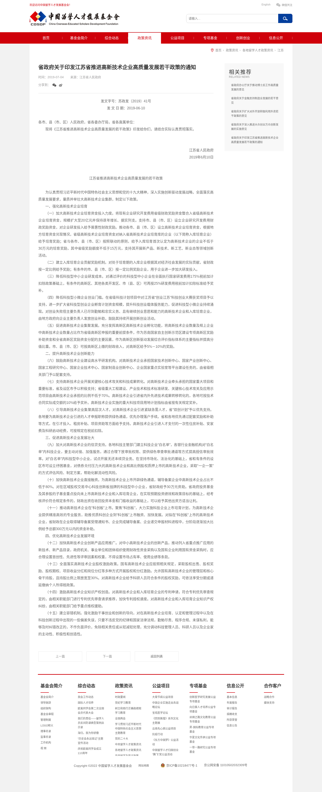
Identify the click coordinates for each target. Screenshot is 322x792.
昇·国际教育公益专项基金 (201, 729)
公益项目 (177, 38)
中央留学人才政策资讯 (128, 744)
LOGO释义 (47, 725)
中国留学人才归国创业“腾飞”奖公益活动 (165, 752)
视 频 (43, 748)
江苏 (281, 50)
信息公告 (232, 725)
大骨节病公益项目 (162, 697)
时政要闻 (120, 697)
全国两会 (120, 718)
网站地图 (143, 765)
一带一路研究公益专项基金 (202, 749)
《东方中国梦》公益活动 (165, 742)
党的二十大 (121, 738)
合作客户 (272, 686)
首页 (46, 38)
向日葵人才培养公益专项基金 (202, 709)
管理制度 (46, 719)
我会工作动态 (86, 697)
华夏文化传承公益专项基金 (202, 739)
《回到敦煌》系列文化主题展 (165, 721)
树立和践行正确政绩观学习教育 (128, 710)
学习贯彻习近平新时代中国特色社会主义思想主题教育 (128, 729)
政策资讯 (145, 38)
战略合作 (269, 697)
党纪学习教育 (123, 702)
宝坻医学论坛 (160, 712)
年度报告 (232, 702)
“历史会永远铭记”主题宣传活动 (90, 741)
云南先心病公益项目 (164, 728)
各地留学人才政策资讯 (257, 50)
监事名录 (46, 737)
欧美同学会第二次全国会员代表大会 (91, 710)
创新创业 (243, 38)
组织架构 (46, 708)
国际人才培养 (86, 702)
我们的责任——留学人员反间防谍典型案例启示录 (91, 723)
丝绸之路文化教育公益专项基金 (202, 719)
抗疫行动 (157, 734)
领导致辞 (46, 702)
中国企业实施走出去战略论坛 (165, 705)
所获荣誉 (232, 719)
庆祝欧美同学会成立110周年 (89, 751)
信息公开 (276, 38)
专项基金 (210, 38)
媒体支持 (269, 702)
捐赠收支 (232, 714)
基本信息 (232, 697)
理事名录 (46, 731)
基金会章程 (47, 714)
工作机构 (46, 742)
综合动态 (112, 38)
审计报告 (232, 708)
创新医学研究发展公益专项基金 (202, 699)
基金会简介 (79, 38)
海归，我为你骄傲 (88, 733)
